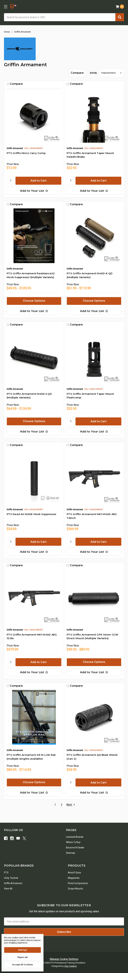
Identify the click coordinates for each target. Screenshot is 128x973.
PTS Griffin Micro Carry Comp (26, 153)
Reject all (23, 957)
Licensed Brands (74, 837)
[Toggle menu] (5, 6)
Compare (77, 72)
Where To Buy (73, 842)
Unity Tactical (11, 878)
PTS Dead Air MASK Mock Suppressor (31, 514)
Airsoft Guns (74, 872)
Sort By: (93, 73)
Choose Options (34, 300)
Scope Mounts (75, 888)
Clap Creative (70, 966)
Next (69, 804)
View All (8, 888)
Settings (22, 950)
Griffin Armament (13, 883)
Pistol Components (78, 883)
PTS (6, 872)
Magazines (74, 878)
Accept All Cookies (22, 964)
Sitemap (70, 853)
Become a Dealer (75, 847)
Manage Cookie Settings (64, 959)
